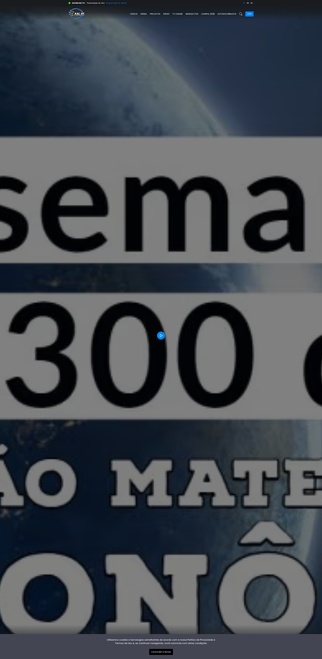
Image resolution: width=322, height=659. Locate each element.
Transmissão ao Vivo (96, 3)
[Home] (114, 14)
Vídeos (133, 13)
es (252, 3)
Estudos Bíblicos (227, 13)
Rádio (166, 13)
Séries (143, 13)
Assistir (124, 3)
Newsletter (192, 13)
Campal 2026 (208, 13)
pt (244, 3)
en (248, 3)
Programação (112, 3)
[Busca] (240, 13)
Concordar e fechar (161, 651)
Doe (249, 13)
